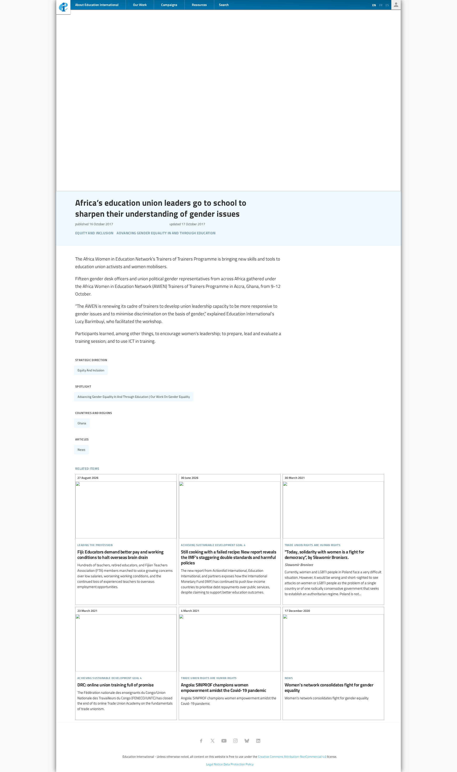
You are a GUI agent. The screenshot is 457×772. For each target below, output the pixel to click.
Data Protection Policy (238, 764)
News (81, 449)
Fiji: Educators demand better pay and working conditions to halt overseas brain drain (126, 533)
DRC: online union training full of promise (126, 660)
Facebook (201, 741)
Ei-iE (63, 7)
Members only (396, 5)
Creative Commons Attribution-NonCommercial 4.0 (292, 756)
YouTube (224, 741)
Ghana (82, 423)
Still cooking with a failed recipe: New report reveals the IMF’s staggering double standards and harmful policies (229, 535)
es (387, 5)
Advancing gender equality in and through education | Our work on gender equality (134, 396)
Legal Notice (214, 764)
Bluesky (247, 741)
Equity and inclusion (91, 370)
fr (380, 5)
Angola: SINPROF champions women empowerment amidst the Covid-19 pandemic (229, 657)
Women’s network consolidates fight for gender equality (333, 655)
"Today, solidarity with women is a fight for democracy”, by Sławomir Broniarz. (333, 536)
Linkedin (258, 741)
